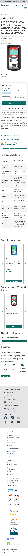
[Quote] (22, 5)
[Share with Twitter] (9, 108)
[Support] (19, 5)
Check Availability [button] (6, 93)
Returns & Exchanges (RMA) (13, 448)
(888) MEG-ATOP (11, 394)
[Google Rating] (14, 512)
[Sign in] (16, 5)
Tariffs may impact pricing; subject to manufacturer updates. (15, 148)
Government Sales (11, 466)
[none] (3, 8)
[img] (13, 18)
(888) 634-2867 (10, 392)
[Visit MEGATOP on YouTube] (18, 422)
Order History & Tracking (13, 437)
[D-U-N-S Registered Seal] (13, 531)
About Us (9, 462)
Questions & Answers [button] (6, 43)
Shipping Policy (10, 477)
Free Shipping (9, 271)
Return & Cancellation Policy (13, 480)
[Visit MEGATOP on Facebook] (5, 417)
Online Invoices (10, 439)
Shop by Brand (10, 440)
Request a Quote (11, 442)
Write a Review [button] (22, 40)
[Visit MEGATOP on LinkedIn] (12, 417)
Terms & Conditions (11, 485)
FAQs (8, 467)
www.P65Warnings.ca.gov (8, 144)
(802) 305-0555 (11, 395)
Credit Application (11, 469)
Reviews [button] (15, 40)
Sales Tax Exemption (12, 455)
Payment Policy (10, 482)
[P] (22, 108)
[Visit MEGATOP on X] (12, 422)
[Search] (25, 8)
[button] (18, 90)
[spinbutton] (6, 98)
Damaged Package (11, 450)
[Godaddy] (11, 538)
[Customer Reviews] (13, 522)
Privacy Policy (10, 484)
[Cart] (26, 5)
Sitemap (9, 471)
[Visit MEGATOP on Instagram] (5, 422)
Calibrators (6, 14)
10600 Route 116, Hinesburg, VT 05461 (11, 398)
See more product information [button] (11, 135)
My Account (10, 433)
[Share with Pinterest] (12, 108)
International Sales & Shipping (14, 478)
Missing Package (11, 451)
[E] (19, 108)
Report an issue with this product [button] (11, 139)
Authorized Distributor (12, 464)
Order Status (10, 435)
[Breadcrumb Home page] (1, 14)
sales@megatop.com (11, 402)
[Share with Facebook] (5, 108)
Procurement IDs (11, 453)
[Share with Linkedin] (15, 108)
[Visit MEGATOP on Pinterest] (18, 418)
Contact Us (9, 456)
